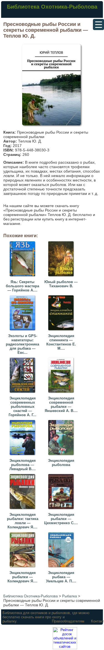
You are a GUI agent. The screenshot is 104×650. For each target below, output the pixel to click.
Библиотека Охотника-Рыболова (52, 7)
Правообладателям (68, 621)
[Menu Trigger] (98, 24)
